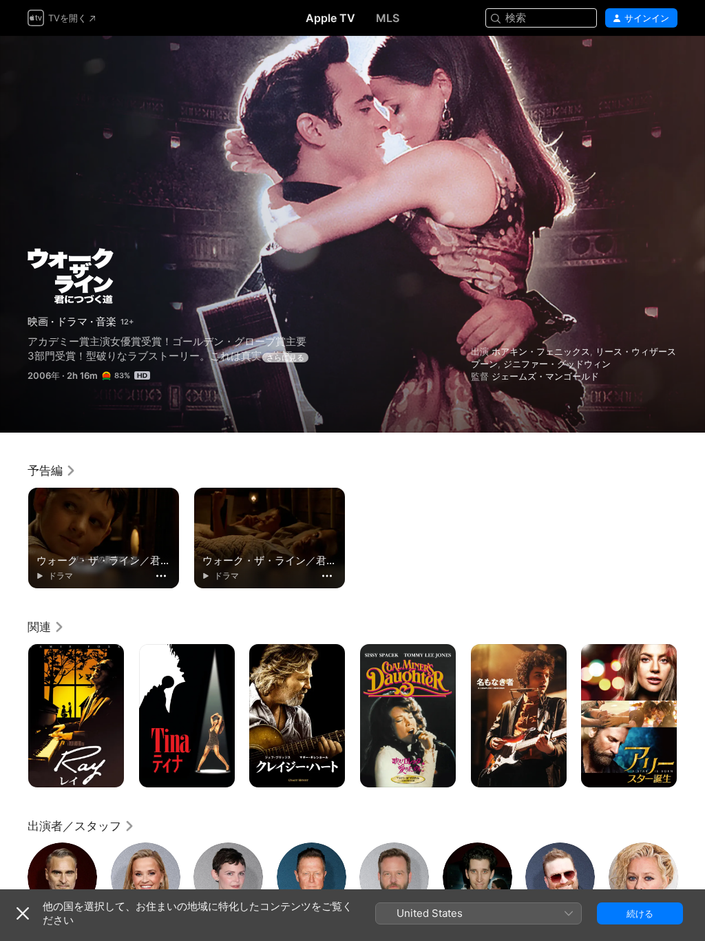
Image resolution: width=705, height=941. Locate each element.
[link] (52, 470)
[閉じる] (23, 913)
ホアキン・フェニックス (541, 351)
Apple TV (330, 18)
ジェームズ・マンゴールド (545, 376)
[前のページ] (13, 716)
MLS (387, 18)
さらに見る (285, 357)
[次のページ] (691, 716)
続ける (640, 913)
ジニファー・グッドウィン (557, 363)
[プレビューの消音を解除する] (667, 63)
